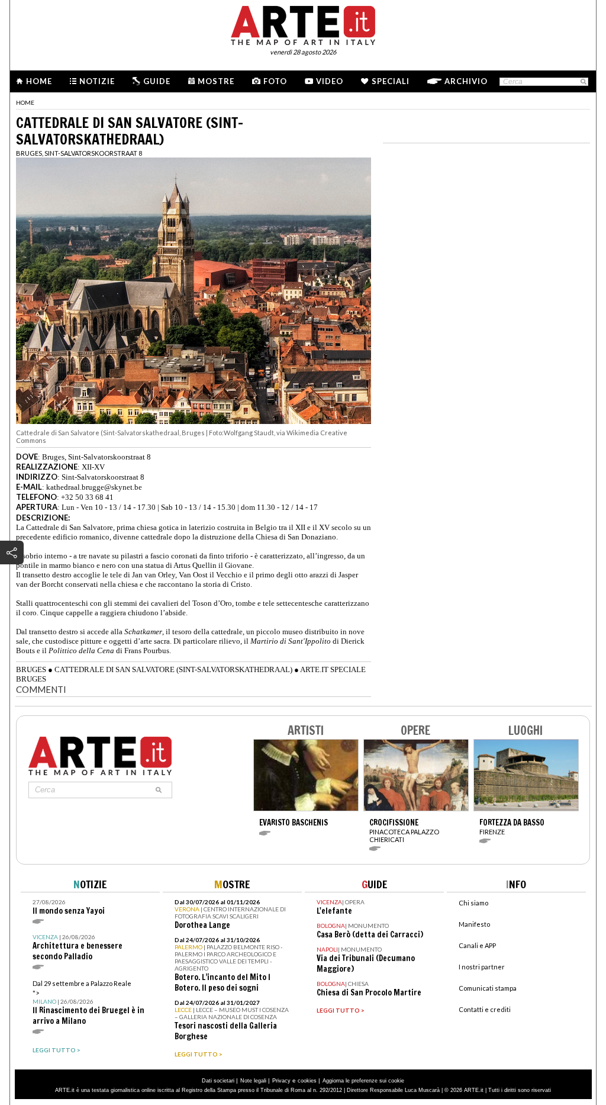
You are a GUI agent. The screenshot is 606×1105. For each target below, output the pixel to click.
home (25, 102)
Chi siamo (473, 903)
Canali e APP (477, 945)
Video (329, 81)
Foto (275, 81)
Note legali (253, 1081)
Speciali (391, 81)
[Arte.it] (303, 23)
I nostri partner (482, 967)
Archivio (466, 81)
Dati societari (218, 1081)
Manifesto (474, 924)
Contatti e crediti (485, 1009)
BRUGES (31, 669)
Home (39, 81)
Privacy (281, 1081)
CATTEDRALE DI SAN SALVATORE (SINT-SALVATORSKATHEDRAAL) (173, 669)
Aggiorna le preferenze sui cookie (363, 1081)
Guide (156, 81)
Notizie (97, 81)
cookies (307, 1081)
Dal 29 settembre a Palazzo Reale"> (88, 1002)
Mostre (216, 81)
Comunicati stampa (488, 988)
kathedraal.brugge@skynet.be (94, 487)
